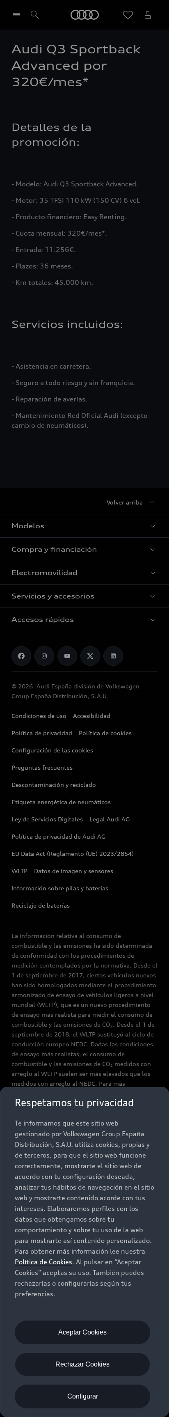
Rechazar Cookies (82, 1364)
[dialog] (84, 1252)
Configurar (82, 1396)
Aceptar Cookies (82, 1332)
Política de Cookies (43, 1262)
